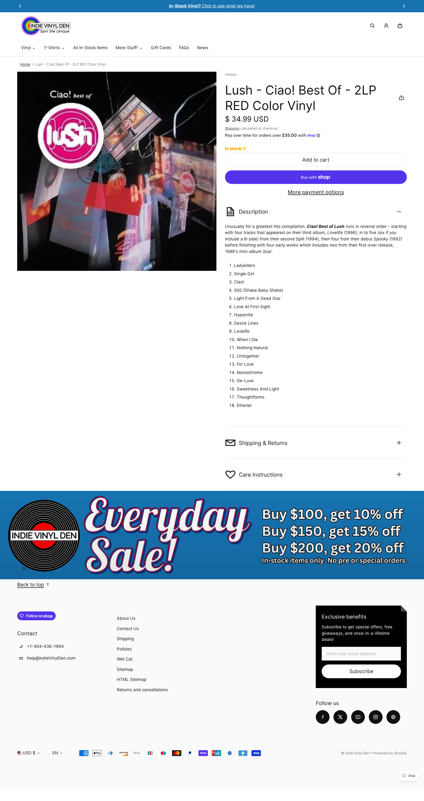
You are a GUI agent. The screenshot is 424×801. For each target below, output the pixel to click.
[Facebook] (323, 717)
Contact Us (128, 628)
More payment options (316, 192)
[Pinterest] (393, 717)
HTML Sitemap (131, 679)
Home (25, 64)
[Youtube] (358, 717)
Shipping (232, 128)
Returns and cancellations (142, 689)
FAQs (184, 47)
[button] (372, 26)
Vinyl (26, 47)
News (202, 47)
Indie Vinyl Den (357, 753)
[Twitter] (340, 717)
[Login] (386, 26)
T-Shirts (52, 47)
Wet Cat (124, 659)
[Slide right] (404, 6)
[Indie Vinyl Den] (45, 25)
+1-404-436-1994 (45, 646)
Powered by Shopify (390, 753)
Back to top (30, 584)
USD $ (29, 752)
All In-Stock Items (90, 47)
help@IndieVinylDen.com (51, 658)
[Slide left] (20, 6)
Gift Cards (161, 47)
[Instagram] (376, 717)
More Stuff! (127, 47)
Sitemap (125, 669)
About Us (126, 618)
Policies (124, 649)
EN (55, 752)
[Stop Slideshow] (24, 568)
